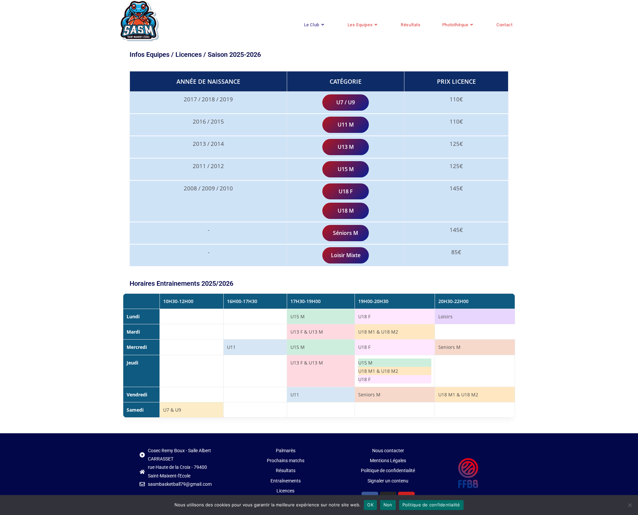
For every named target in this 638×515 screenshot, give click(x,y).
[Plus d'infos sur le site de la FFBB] (468, 473)
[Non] (629, 505)
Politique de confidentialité (431, 504)
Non (387, 504)
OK (370, 504)
